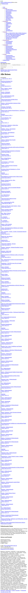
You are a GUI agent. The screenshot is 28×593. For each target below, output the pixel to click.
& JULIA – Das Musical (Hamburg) (13, 35)
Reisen (5, 69)
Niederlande (8, 26)
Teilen (2, 71)
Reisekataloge (8, 50)
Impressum (3, 590)
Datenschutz (8, 590)
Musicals (5, 31)
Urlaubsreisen (8, 15)
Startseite (2, 69)
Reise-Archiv (8, 20)
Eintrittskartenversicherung (11, 49)
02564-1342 (3, 2)
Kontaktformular (9, 55)
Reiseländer (5, 21)
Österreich (8, 27)
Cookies (13, 590)
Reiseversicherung (9, 48)
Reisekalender (3, 62)
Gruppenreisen (9, 43)
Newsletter (8, 53)
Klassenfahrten (9, 42)
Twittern (5, 71)
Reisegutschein (9, 47)
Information (5, 44)
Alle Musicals (8, 39)
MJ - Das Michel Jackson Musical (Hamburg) (15, 34)
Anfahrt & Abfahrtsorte (10, 59)
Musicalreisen (8, 11)
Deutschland (8, 22)
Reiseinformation (9, 46)
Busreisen (5, 8)
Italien (7, 24)
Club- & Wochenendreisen (11, 10)
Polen (7, 28)
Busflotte (7, 51)
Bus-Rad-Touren (9, 9)
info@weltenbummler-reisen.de (10, 545)
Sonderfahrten (9, 13)
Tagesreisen (8, 14)
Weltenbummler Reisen (12, 69)
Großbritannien (9, 23)
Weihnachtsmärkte (9, 17)
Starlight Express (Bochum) (11, 37)
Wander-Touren (9, 16)
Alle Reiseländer (9, 30)
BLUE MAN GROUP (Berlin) (12, 36)
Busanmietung (6, 40)
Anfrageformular (9, 41)
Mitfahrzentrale (5, 3)
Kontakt (4, 54)
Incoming (18, 590)
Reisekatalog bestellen (10, 56)
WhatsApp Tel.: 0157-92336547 (7, 549)
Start (4, 7)
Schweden (8, 29)
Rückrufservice (9, 2)
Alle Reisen (8, 18)
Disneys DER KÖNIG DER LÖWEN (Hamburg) (16, 33)
